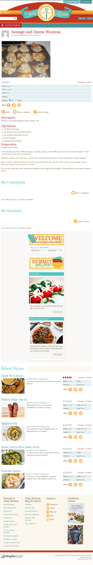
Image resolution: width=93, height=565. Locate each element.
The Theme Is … (31, 524)
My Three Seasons (11, 536)
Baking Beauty (9, 504)
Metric (19, 100)
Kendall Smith (34, 426)
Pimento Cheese (11, 471)
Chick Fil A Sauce (12, 376)
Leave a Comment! (82, 192)
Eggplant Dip (9, 423)
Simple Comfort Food (12, 542)
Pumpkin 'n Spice (10, 539)
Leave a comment (23, 111)
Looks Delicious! (31, 511)
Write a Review (83, 221)
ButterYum (8, 511)
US (12, 100)
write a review (43, 111)
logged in (14, 199)
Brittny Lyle (33, 450)
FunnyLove (8, 518)
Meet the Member (32, 514)
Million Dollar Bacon (14, 399)
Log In (89, 18)
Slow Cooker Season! (39, 319)
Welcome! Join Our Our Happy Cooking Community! (46, 239)
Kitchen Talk (29, 508)
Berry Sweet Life (10, 508)
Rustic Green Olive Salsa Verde (20, 447)
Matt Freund (33, 403)
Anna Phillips (34, 474)
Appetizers (12, 25)
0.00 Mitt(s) (88, 82)
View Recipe (58, 312)
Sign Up (82, 18)
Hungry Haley (9, 521)
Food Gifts (34, 274)
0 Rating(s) (80, 82)
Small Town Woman (11, 546)
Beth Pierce (33, 379)
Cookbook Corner (73, 500)
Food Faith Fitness (11, 514)
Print (8, 111)
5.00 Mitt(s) (88, 377)
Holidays (28, 504)
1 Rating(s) (81, 377)
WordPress (88, 559)
